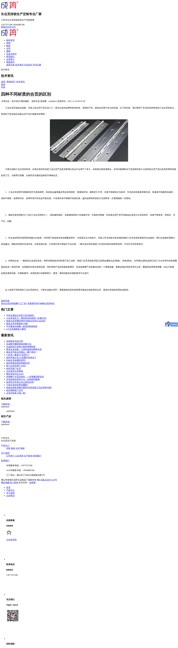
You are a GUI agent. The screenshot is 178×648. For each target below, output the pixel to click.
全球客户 (10, 59)
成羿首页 (10, 40)
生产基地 (28, 456)
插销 (8, 51)
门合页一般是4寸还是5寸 (17, 355)
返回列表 (5, 301)
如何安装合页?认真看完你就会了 (21, 357)
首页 (3, 82)
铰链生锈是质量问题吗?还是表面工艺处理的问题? (29, 387)
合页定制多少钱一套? (16, 393)
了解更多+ (6, 404)
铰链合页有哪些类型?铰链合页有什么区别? (26, 321)
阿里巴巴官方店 (8, 27)
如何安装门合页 (13, 368)
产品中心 (5, 445)
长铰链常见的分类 (14, 341)
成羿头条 (10, 65)
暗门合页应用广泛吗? (16, 366)
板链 (8, 46)
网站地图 (5, 482)
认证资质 (19, 456)
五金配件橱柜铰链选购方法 (18, 344)
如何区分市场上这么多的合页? (20, 382)
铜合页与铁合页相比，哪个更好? (21, 352)
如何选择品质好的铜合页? (18, 363)
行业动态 (28, 65)
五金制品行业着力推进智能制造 (20, 347)
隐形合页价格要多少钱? (17, 324)
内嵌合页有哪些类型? (16, 360)
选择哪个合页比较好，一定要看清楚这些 (25, 377)
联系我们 (10, 57)
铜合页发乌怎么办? (15, 374)
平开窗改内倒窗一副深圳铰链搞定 (22, 326)
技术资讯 (19, 65)
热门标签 (14, 482)
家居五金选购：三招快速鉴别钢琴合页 (24, 349)
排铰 (8, 43)
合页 (8, 48)
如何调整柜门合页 (14, 390)
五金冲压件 (11, 54)
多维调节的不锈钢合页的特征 (41, 303)
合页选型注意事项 (14, 371)
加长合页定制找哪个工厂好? (14, 303)
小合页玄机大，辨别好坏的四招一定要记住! (26, 318)
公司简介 (10, 456)
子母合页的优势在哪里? (17, 385)
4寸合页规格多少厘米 (16, 329)
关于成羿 (5, 453)
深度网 (32, 482)
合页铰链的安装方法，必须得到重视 (23, 379)
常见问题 (37, 65)
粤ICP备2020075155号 (47, 480)
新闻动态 (10, 62)
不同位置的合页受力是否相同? (20, 315)
